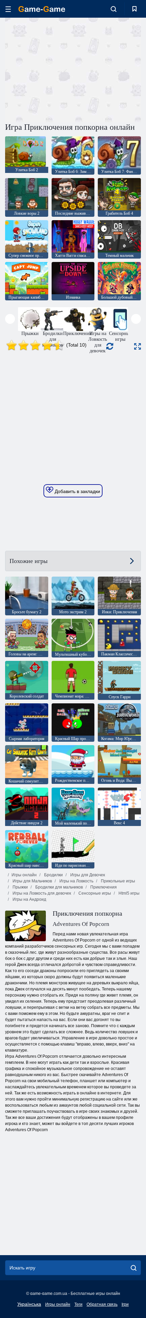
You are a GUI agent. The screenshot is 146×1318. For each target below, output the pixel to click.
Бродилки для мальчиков (58, 887)
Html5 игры (128, 893)
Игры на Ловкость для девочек (41, 893)
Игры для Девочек (87, 875)
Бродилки (53, 875)
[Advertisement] (62, 69)
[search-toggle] (113, 8)
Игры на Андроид (29, 899)
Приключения (103, 887)
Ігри (125, 1304)
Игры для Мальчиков (32, 881)
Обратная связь (102, 1304)
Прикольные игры (117, 881)
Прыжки (20, 887)
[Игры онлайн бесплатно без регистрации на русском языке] (42, 9)
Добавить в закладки (76, 491)
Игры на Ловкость (75, 881)
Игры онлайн (24, 875)
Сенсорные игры (94, 893)
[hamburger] (8, 9)
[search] (133, 1267)
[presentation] (10, 319)
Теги (78, 1304)
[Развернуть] (137, 346)
